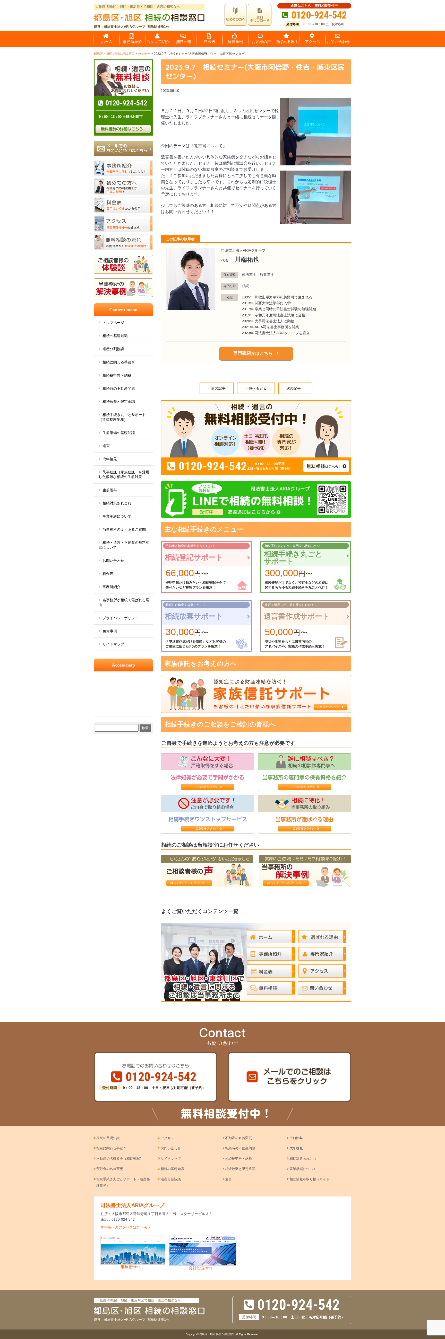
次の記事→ (295, 388)
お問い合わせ (113, 560)
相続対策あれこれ (116, 503)
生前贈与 (109, 490)
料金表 (107, 574)
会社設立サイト (203, 1268)
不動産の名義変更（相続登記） (119, 1158)
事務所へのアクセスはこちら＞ (125, 1227)
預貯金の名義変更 (109, 1169)
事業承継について (116, 516)
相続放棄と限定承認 (118, 402)
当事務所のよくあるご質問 (124, 529)
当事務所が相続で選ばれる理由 (124, 602)
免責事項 (109, 631)
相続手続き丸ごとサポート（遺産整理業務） (122, 417)
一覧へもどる (256, 388)
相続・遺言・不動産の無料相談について (124, 544)
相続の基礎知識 (115, 336)
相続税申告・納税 (116, 375)
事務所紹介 (111, 587)
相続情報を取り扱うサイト (309, 1179)
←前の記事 (217, 388)
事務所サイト (133, 1267)
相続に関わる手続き (118, 362)
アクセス (167, 1138)
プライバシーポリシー (120, 618)
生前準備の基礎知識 (118, 433)
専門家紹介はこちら (253, 353)
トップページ (113, 323)
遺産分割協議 (113, 349)
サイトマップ (113, 644)
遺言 (106, 446)
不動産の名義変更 (238, 1138)
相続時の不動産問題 (118, 388)
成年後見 (109, 459)
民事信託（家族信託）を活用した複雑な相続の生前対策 (124, 474)
